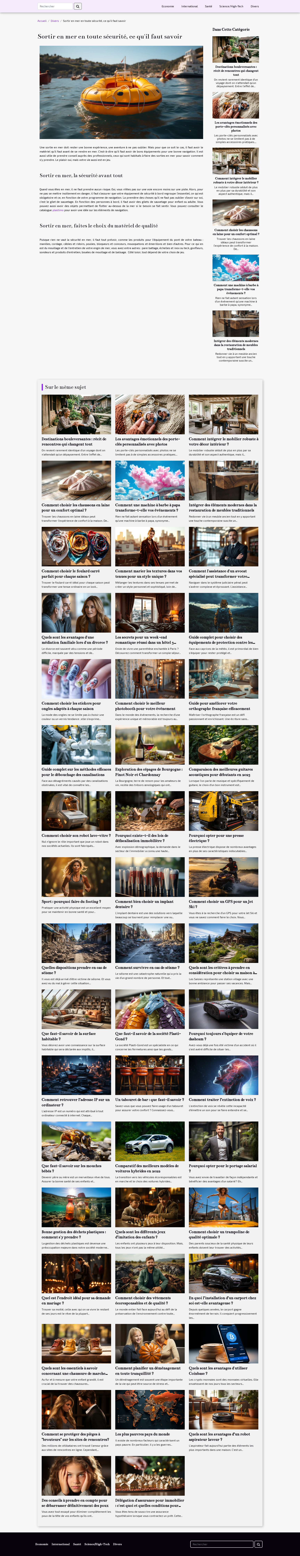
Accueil (42, 20)
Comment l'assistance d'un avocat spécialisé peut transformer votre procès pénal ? (218, 576)
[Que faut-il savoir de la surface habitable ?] (76, 1008)
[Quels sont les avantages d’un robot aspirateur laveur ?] (223, 1409)
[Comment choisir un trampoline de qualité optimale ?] (223, 1207)
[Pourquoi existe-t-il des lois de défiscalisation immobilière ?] (150, 810)
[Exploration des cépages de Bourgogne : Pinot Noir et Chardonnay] (150, 744)
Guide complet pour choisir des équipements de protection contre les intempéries (221, 642)
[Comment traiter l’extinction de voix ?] (223, 1074)
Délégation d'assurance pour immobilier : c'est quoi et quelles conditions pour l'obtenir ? (149, 1505)
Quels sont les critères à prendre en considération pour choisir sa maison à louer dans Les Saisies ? (222, 972)
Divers (255, 6)
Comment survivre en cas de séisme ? (147, 967)
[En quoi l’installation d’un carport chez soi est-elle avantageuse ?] (223, 1273)
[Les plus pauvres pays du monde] (150, 1409)
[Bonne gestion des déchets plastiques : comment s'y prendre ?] (76, 1207)
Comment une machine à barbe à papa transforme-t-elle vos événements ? (236, 289)
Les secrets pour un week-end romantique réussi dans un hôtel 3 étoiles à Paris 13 (144, 642)
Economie (168, 6)
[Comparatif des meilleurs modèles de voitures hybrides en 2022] (150, 1140)
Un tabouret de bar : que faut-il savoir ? (149, 1099)
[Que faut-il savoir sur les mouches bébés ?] (76, 1140)
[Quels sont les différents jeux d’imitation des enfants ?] (150, 1207)
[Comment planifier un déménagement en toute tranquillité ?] (150, 1343)
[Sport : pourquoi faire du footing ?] (76, 876)
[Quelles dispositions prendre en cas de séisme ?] (76, 942)
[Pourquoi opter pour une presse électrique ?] (223, 810)
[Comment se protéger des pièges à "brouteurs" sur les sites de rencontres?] (76, 1409)
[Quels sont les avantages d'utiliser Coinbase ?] (223, 1343)
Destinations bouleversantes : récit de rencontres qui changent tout (236, 71)
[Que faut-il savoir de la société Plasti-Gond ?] (150, 1008)
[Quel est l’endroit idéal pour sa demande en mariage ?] (76, 1273)
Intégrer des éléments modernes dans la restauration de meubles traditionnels (236, 345)
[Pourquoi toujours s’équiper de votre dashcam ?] (223, 1008)
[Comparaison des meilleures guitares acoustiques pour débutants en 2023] (223, 744)
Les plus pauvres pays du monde (142, 1434)
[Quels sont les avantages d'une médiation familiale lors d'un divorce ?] (76, 612)
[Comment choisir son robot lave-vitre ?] (76, 810)
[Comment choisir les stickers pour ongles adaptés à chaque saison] (76, 678)
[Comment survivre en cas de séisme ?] (150, 942)
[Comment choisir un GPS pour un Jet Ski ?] (223, 876)
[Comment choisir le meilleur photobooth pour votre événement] (150, 678)
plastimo (58, 210)
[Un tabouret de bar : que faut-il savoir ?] (150, 1074)
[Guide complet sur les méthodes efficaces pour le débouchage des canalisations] (76, 744)
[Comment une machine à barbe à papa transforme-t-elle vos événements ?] (235, 268)
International (189, 6)
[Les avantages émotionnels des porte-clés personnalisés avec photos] (235, 105)
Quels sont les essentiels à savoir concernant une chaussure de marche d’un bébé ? (73, 1373)
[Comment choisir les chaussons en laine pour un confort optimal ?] (235, 212)
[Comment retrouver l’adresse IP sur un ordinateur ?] (76, 1074)
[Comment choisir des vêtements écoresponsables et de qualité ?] (150, 1273)
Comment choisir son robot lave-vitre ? (76, 835)
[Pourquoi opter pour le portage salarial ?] (223, 1140)
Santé (208, 6)
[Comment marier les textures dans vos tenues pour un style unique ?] (150, 546)
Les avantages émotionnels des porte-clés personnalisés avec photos (236, 126)
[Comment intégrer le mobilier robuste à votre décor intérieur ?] (235, 161)
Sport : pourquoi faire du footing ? (71, 901)
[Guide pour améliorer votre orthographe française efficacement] (223, 678)
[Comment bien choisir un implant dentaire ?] (150, 876)
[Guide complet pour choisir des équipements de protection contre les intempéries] (223, 612)
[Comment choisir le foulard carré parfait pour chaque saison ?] (76, 546)
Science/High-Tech (231, 6)
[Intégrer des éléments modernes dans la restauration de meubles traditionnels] (235, 323)
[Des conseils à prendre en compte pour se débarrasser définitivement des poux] (76, 1475)
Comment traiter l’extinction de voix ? (222, 1099)
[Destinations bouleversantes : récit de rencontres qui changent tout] (235, 49)
